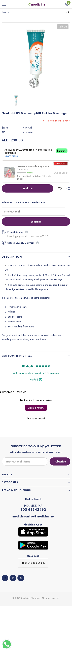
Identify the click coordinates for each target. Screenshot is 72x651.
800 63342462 (33, 509)
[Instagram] (13, 578)
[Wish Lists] (59, 188)
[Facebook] (5, 578)
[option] (36, 56)
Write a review (36, 408)
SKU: (4, 132)
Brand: (5, 128)
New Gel (27, 127)
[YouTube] (20, 578)
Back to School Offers (37, 176)
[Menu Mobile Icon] (4, 4)
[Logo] (36, 4)
